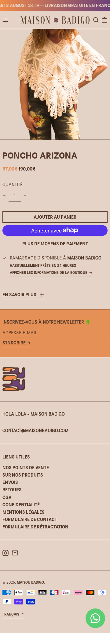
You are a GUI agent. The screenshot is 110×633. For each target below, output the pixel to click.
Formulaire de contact (29, 519)
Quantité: (13, 184)
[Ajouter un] (25, 195)
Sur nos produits (22, 475)
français (11, 614)
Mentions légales (23, 512)
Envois (10, 482)
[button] (96, 19)
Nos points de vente (25, 467)
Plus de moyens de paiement (55, 243)
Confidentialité (21, 504)
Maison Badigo (30, 582)
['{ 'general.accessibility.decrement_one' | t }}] (4, 195)
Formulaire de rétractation (35, 526)
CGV (6, 497)
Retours (12, 489)
